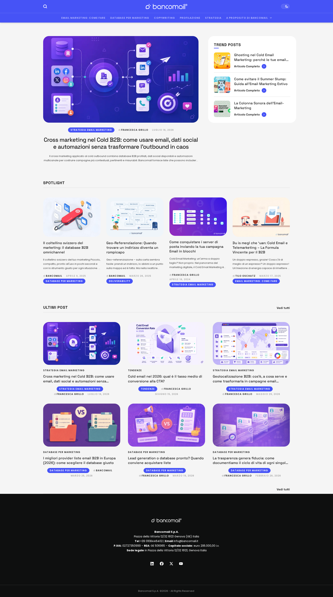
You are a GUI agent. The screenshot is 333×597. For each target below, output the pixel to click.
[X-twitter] (171, 564)
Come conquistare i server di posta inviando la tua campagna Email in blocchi (196, 247)
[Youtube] (181, 564)
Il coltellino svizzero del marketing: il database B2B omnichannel (65, 248)
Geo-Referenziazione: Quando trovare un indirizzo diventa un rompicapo (132, 248)
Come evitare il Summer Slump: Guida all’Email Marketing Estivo (261, 81)
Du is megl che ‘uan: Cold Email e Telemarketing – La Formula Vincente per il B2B (260, 248)
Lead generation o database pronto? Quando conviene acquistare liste (166, 460)
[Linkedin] (152, 564)
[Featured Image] (120, 79)
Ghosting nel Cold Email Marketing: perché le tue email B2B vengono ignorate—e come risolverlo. (260, 62)
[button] (322, 581)
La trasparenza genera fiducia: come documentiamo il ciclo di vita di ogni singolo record (250, 463)
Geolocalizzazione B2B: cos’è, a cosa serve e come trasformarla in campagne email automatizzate (250, 381)
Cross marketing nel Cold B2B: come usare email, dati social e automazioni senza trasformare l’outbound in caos (121, 143)
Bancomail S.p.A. (148, 591)
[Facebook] (162, 564)
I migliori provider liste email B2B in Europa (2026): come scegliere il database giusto (79, 460)
